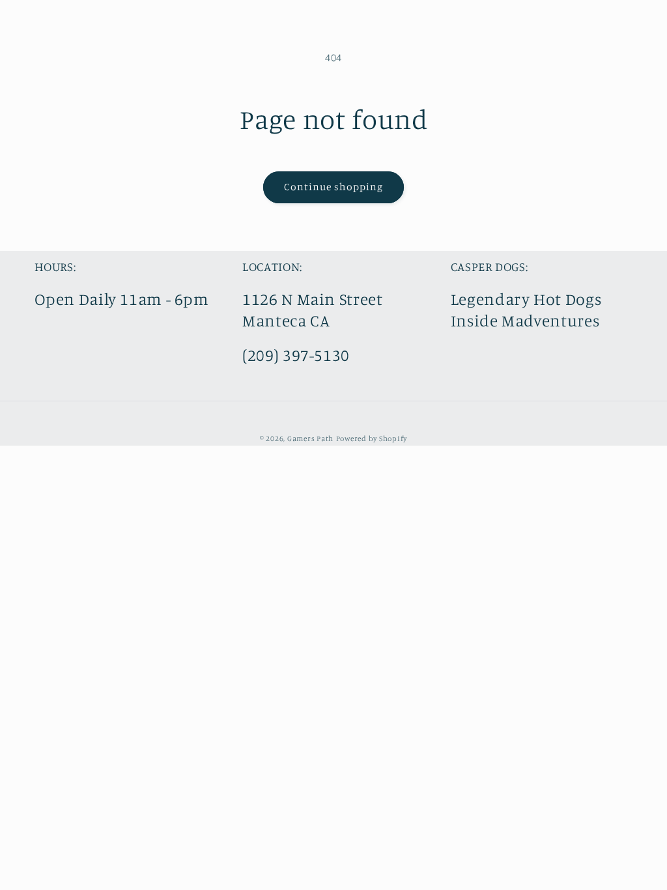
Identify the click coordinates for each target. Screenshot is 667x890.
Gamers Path (310, 438)
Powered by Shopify (371, 438)
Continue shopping (334, 186)
